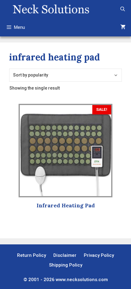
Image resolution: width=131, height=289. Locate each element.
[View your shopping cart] (123, 27)
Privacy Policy (99, 255)
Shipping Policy (65, 265)
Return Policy (31, 255)
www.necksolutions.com (82, 279)
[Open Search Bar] (122, 9)
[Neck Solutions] (50, 9)
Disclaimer (64, 255)
